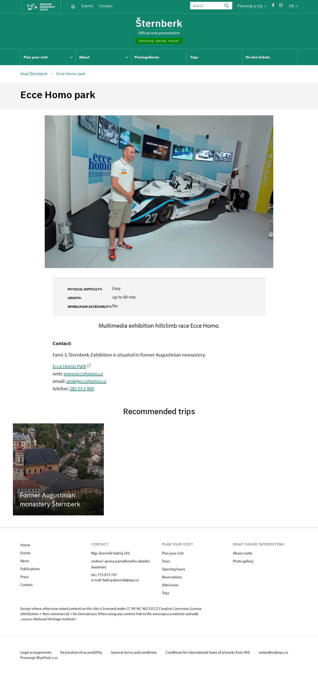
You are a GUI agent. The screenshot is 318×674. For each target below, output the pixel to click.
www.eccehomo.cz (83, 373)
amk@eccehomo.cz (86, 381)
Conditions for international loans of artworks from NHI (208, 652)
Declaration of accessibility (81, 652)
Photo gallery (243, 561)
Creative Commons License (180, 608)
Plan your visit (173, 553)
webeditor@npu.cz (273, 652)
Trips (165, 592)
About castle (242, 553)
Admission (170, 585)
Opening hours (173, 569)
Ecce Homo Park (69, 366)
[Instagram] (281, 6)
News (24, 560)
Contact (106, 5)
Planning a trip (250, 5)
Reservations (172, 577)
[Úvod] (73, 5)
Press (24, 576)
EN (292, 5)
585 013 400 (82, 388)
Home (25, 544)
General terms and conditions (134, 652)
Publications (30, 568)
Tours (166, 561)
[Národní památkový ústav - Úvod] (41, 7)
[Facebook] (273, 6)
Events (87, 5)
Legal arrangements (36, 652)
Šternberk (159, 23)
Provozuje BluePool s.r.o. (39, 657)
